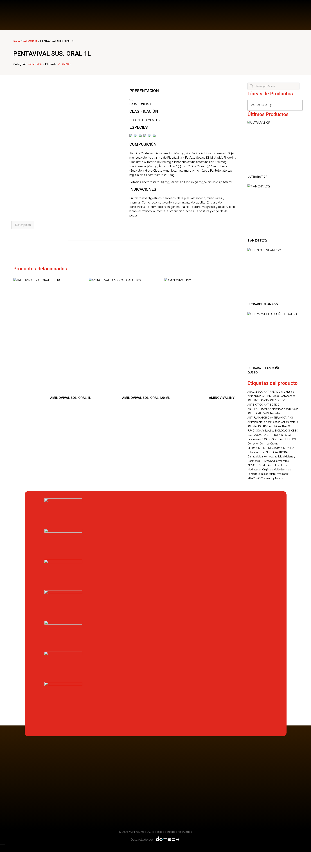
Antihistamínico (278, 413)
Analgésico (287, 391)
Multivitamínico (282, 469)
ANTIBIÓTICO (255, 404)
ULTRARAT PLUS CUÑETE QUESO (265, 370)
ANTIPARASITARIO (257, 426)
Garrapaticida (255, 456)
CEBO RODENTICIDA (279, 434)
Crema (274, 443)
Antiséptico (268, 430)
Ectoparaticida (255, 452)
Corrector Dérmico (258, 443)
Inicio (16, 41)
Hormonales (281, 460)
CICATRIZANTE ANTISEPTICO (279, 439)
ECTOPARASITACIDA (282, 447)
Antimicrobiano (256, 422)
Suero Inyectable (279, 473)
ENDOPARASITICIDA (276, 452)
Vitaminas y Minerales (273, 478)
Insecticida (281, 465)
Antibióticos (276, 409)
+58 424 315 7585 (286, 12)
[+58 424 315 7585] (267, 15)
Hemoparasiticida (273, 456)
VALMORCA (29, 41)
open (116, 92)
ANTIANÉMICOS (271, 396)
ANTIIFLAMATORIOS (282, 417)
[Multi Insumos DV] (28, 15)
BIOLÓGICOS (282, 430)
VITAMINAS (64, 64)
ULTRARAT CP (257, 176)
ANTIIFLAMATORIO (258, 417)
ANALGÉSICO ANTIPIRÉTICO (263, 391)
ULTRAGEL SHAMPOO (262, 304)
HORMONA (267, 460)
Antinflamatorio (290, 422)
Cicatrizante (254, 439)
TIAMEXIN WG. (257, 240)
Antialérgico (254, 396)
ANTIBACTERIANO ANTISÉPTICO (266, 400)
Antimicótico (273, 422)
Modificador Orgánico (260, 469)
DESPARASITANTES (258, 447)
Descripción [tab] (23, 225)
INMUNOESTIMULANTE (260, 465)
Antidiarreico (291, 409)
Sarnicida (263, 473)
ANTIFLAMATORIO (258, 413)
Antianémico (288, 396)
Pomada (252, 473)
